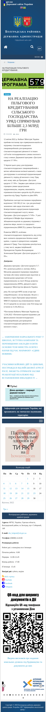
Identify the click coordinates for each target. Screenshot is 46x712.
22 (28, 493)
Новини (11, 62)
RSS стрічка (9, 577)
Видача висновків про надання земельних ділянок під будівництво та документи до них (23, 662)
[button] (37, 57)
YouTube (8, 580)
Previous (3, 685)
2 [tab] (7, 695)
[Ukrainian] (24, 7)
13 (16, 488)
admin (17, 134)
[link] (17, 533)
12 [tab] (36, 695)
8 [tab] (25, 695)
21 (22, 493)
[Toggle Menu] (41, 421)
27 (16, 498)
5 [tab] (16, 695)
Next (40, 685)
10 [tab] (30, 695)
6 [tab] (19, 695)
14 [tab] (42, 695)
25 (4, 498)
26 (11, 498)
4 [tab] (13, 695)
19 (11, 493)
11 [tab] (33, 695)
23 (34, 493)
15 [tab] (23, 698)
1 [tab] (4, 695)
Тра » (5, 509)
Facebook (8, 583)
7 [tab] (22, 695)
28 (22, 498)
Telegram (8, 587)
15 (28, 488)
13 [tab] (39, 695)
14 (22, 488)
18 (4, 493)
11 (4, 488)
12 (11, 488)
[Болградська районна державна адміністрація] (5, 47)
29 (28, 498)
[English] (21, 7)
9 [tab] (28, 695)
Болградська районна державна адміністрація (23, 34)
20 (16, 493)
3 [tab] (10, 695)
